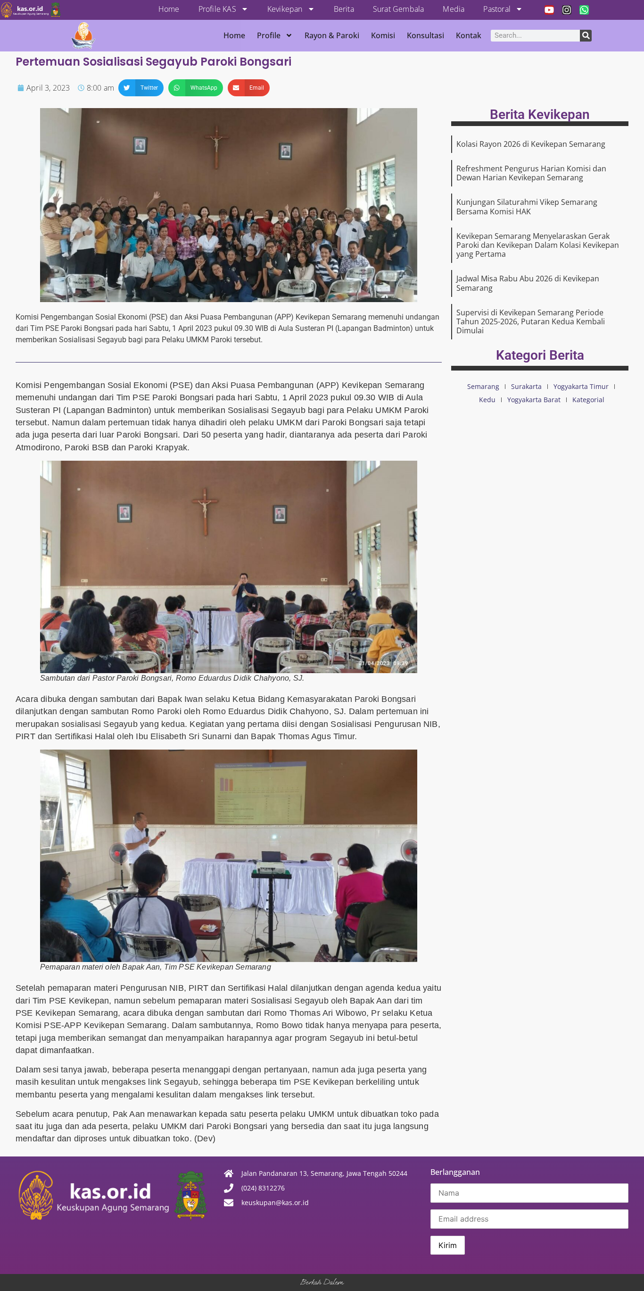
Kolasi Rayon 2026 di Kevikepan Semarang (530, 144)
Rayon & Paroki (332, 35)
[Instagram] (566, 10)
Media (453, 9)
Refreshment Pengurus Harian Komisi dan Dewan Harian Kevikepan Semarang (531, 173)
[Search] (586, 36)
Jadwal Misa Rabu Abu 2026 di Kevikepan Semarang (527, 283)
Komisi (383, 35)
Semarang (483, 386)
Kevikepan (285, 9)
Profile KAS (217, 9)
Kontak (468, 35)
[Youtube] (549, 10)
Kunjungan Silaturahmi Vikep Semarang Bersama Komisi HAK (526, 206)
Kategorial (588, 399)
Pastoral (497, 9)
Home (169, 9)
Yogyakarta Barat (534, 399)
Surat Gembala (398, 9)
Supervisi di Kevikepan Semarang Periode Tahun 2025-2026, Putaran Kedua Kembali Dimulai (530, 321)
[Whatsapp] (584, 10)
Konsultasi (425, 35)
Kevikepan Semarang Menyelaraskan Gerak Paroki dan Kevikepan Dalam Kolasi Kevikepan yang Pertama (537, 245)
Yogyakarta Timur (581, 386)
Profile (269, 35)
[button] (141, 87)
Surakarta (526, 386)
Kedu (487, 399)
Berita (344, 9)
